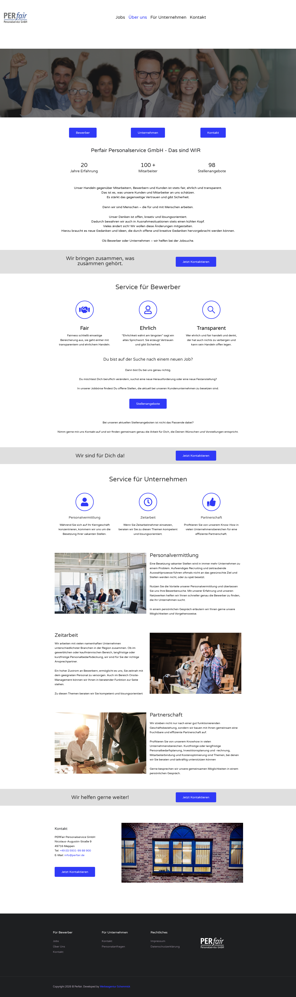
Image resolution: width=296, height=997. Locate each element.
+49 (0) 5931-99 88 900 (75, 850)
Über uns (137, 17)
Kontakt (198, 17)
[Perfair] (15, 17)
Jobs (120, 17)
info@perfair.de (74, 855)
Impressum (158, 941)
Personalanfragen (113, 946)
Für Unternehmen (168, 17)
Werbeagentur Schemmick (115, 986)
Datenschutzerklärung (165, 946)
